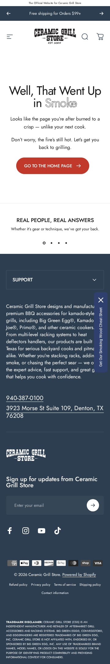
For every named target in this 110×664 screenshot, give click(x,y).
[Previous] (8, 13)
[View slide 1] (44, 243)
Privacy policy (40, 584)
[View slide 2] (51, 243)
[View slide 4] (66, 243)
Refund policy (18, 584)
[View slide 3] (58, 243)
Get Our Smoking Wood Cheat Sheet (101, 337)
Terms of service (65, 584)
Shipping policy (90, 584)
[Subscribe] (93, 505)
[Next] (101, 13)
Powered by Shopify (79, 574)
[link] (52, 166)
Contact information (55, 593)
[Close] (100, 300)
